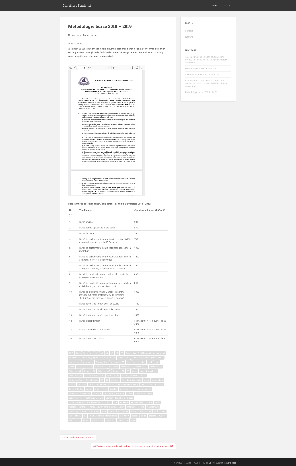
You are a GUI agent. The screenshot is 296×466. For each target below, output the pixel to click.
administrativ (74, 362)
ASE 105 (88, 366)
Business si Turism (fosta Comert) (83, 380)
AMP (129, 362)
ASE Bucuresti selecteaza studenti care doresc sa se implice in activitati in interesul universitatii (206, 83)
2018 (78, 353)
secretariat (124, 415)
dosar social (140, 393)
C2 (107, 380)
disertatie (97, 393)
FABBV (149, 402)
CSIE (105, 389)
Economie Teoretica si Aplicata (119, 398)
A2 (96, 353)
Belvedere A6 (89, 371)
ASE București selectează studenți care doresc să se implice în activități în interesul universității (206, 59)
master (83, 411)
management (152, 407)
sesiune (135, 415)
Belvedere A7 (104, 371)
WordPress (231, 463)
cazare (72, 384)
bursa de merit (75, 375)
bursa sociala (113, 375)
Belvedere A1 (127, 366)
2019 (85, 353)
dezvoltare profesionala (79, 393)
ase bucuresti (101, 366)
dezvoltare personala (141, 389)
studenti (162, 415)
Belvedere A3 (156, 366)
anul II (71, 366)
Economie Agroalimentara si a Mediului (86, 398)
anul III (79, 366)
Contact (214, 5)
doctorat (120, 393)
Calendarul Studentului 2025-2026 (202, 74)
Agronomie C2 (117, 362)
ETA (115, 402)
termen (86, 420)
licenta (141, 407)
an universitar (139, 362)
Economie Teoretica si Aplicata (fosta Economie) (90, 402)
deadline (113, 389)
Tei (70, 420)
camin (146, 380)
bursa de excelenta (148, 371)
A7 (117, 353)
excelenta (124, 402)
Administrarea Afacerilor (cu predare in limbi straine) (92, 357)
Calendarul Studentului (131, 380)
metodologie (115, 411)
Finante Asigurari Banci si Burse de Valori (106, 407)
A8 (122, 353)
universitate (123, 420)
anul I (156, 362)
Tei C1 (77, 420)
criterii (98, 389)
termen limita (97, 420)
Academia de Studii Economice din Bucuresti (145, 353)
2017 (71, 353)
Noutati (227, 5)
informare (131, 407)
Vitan (133, 420)
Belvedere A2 (141, 366)
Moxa (125, 411)
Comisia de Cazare (154, 384)
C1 (102, 380)
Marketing (73, 411)
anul (150, 362)
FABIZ (157, 402)
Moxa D (134, 411)
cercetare (82, 384)
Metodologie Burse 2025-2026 (200, 68)
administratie (124, 357)
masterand (94, 411)
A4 (107, 353)
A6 (112, 353)
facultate (73, 407)
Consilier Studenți (76, 5)
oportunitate (145, 411)
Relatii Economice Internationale (103, 415)
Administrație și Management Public (147, 357)
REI (85, 415)
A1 (91, 353)
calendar (115, 380)
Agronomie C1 (102, 362)
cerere (92, 384)
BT (128, 371)
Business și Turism (138, 375)
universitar (110, 420)
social (143, 415)
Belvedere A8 (118, 371)
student (152, 415)
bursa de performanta (94, 375)
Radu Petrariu (91, 35)
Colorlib (212, 463)
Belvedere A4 (75, 371)
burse (124, 375)
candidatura (157, 380)
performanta (159, 411)
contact (89, 389)
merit (104, 411)
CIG (142, 384)
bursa (134, 371)
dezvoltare (125, 389)
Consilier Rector (76, 389)
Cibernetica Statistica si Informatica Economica (117, 384)
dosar (129, 393)
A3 (102, 353)
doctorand (108, 393)
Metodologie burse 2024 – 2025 (201, 92)
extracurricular (137, 402)
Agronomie (88, 362)
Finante (82, 407)
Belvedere (113, 366)
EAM (150, 393)
